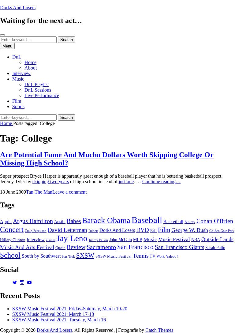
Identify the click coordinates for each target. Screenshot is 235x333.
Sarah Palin (215, 247)
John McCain (120, 239)
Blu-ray (190, 222)
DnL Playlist (36, 84)
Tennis (140, 255)
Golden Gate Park (221, 231)
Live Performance (41, 95)
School (10, 255)
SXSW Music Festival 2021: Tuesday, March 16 (59, 319)
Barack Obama (106, 220)
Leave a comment (69, 192)
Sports (18, 106)
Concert (12, 229)
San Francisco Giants (179, 247)
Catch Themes (159, 330)
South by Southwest (41, 256)
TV (152, 256)
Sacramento (101, 247)
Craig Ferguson (36, 231)
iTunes (50, 240)
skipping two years (50, 181)
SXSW (85, 255)
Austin (59, 221)
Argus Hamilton (33, 221)
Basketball (173, 221)
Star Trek (68, 256)
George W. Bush (189, 230)
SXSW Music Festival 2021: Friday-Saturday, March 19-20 (69, 308)
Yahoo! (172, 256)
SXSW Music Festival (113, 256)
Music (18, 78)
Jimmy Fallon (98, 240)
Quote (60, 248)
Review (76, 247)
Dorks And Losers (17, 7)
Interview (21, 73)
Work (161, 256)
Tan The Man (39, 192)
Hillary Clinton (12, 240)
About (30, 67)
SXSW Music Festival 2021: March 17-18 (53, 314)
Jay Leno (72, 238)
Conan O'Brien (214, 221)
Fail (153, 231)
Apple (6, 221)
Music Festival (174, 239)
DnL (16, 56)
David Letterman (67, 230)
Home (30, 62)
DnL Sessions (37, 90)
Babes (74, 221)
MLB (137, 239)
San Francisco (135, 247)
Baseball (147, 220)
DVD (142, 230)
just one (126, 181)
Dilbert (93, 231)
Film (16, 101)
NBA (195, 239)
